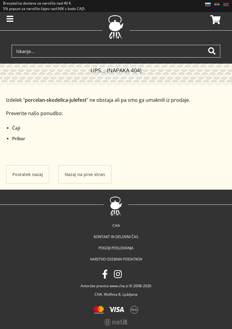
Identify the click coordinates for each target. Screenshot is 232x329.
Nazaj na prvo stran (85, 174)
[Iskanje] (214, 51)
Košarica (214, 19)
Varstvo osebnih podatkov (116, 259)
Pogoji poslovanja (116, 248)
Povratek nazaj (27, 174)
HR (217, 4)
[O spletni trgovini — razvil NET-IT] (116, 322)
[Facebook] (105, 274)
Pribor (18, 138)
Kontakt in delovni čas (116, 236)
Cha (116, 225)
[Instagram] (118, 274)
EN (226, 4)
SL (208, 4)
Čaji (16, 128)
